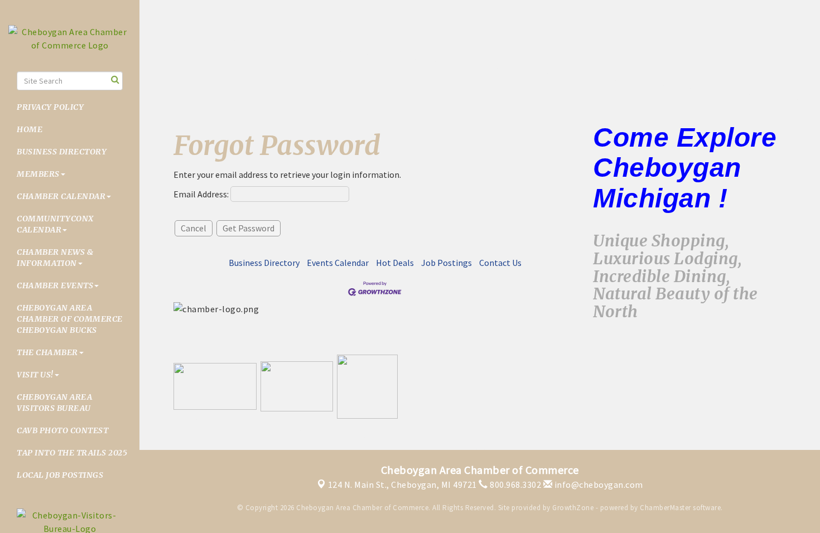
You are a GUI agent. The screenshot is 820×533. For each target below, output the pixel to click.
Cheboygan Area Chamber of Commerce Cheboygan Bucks (70, 319)
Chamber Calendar (61, 196)
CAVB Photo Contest (62, 430)
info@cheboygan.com (597, 484)
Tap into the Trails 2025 (72, 453)
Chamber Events (55, 285)
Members (38, 174)
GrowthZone (573, 507)
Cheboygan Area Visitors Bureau (54, 402)
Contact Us (500, 262)
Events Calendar (338, 262)
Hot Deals (395, 262)
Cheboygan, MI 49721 (402, 484)
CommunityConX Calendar (55, 224)
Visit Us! (35, 375)
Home (29, 129)
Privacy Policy (50, 107)
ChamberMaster (665, 507)
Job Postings (446, 262)
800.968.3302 (514, 484)
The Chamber (47, 352)
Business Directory (62, 152)
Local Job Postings (60, 475)
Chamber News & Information (55, 257)
